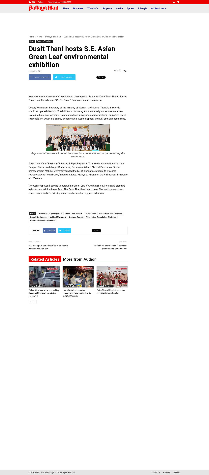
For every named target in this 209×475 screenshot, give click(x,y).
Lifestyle (142, 8)
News (66, 8)
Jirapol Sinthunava (38, 217)
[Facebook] (169, 2)
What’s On (93, 8)
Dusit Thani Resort (73, 213)
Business (78, 8)
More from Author (79, 259)
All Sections (157, 8)
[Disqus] (78, 348)
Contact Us (156, 472)
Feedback (176, 472)
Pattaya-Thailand (44, 41)
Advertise (166, 472)
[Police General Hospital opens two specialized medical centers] (112, 276)
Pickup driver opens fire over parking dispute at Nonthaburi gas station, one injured (44, 292)
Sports (130, 8)
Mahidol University (58, 217)
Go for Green (90, 213)
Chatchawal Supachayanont (50, 213)
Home (31, 36)
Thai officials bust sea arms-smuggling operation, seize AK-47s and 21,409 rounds (77, 292)
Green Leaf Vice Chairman (110, 213)
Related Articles (45, 259)
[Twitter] (178, 2)
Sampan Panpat (76, 217)
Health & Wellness (104, 286)
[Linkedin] (173, 2)
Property (107, 8)
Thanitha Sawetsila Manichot (42, 220)
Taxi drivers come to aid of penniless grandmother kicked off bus (111, 247)
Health (119, 8)
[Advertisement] (104, 22)
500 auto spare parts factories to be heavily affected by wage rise (48, 247)
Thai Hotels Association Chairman (101, 217)
